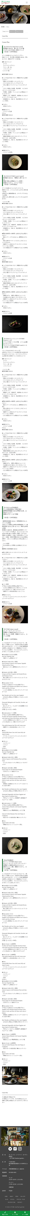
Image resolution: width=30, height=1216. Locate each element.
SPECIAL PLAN (21, 1199)
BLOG (6, 1199)
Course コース (5, 31)
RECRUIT (20, 1202)
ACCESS (12, 1199)
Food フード (12, 31)
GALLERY (22, 1196)
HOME (3, 26)
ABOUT (11, 1196)
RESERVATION (11, 1202)
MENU (17, 1196)
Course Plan (5, 36)
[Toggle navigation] (27, 2)
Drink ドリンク (19, 31)
